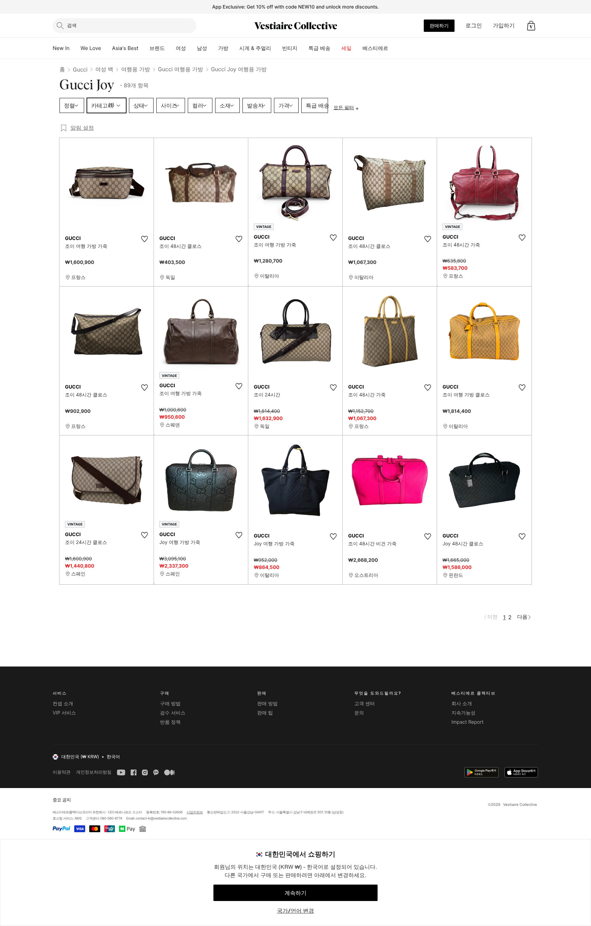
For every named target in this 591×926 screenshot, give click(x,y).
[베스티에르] (393, 48)
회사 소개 (461, 704)
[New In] (75, 48)
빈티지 (290, 48)
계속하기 (295, 893)
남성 (202, 48)
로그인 (473, 25)
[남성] (212, 48)
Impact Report (467, 722)
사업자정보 (195, 812)
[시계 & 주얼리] (276, 48)
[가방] (234, 48)
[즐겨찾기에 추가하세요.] (144, 239)
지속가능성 (463, 713)
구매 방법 (170, 704)
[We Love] (106, 48)
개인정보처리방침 (93, 772)
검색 (72, 25)
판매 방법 (267, 704)
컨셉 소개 (63, 704)
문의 (359, 713)
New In (61, 48)
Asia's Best (125, 48)
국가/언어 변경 (295, 910)
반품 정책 (170, 722)
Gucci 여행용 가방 (180, 69)
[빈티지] (303, 48)
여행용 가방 (135, 69)
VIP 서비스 (64, 713)
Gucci (80, 69)
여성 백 (104, 69)
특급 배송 (319, 48)
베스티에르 (375, 48)
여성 (181, 48)
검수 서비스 (172, 713)
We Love (90, 48)
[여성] (191, 48)
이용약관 (61, 772)
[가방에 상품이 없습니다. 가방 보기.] (531, 25)
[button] (531, 25)
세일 (346, 48)
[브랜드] (170, 48)
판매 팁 (265, 713)
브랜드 (157, 48)
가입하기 (504, 25)
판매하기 (439, 25)
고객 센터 (364, 704)
